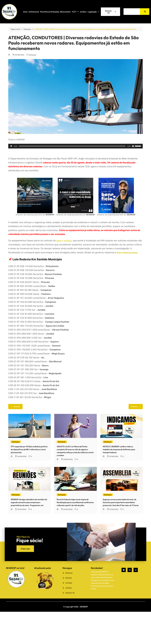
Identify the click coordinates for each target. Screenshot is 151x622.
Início (25, 12)
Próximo (134, 406)
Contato (43, 12)
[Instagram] (130, 570)
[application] (75, 146)
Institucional (34, 12)
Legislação (92, 12)
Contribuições (53, 12)
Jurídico (83, 12)
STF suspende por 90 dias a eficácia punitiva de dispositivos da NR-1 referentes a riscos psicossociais (29, 449)
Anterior (16, 406)
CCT (74, 12)
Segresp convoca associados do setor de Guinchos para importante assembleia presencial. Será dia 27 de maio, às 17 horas (120, 502)
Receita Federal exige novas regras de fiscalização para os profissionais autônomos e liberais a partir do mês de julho (75, 502)
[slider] (138, 146)
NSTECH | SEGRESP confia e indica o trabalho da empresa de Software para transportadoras (119, 449)
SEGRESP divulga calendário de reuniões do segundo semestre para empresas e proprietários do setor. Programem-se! (29, 502)
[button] (35, 11)
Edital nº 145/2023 (64, 240)
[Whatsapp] (136, 570)
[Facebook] (124, 570)
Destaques (32, 55)
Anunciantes (65, 12)
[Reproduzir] (11, 146)
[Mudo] (133, 146)
